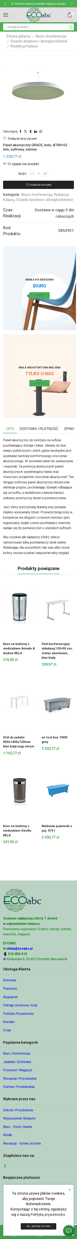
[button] (5, 3)
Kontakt (9, 1022)
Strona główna (18, 36)
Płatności (10, 989)
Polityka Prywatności (18, 1014)
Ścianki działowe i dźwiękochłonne (38, 41)
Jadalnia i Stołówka (17, 1062)
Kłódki (7, 1135)
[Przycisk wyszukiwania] (70, 27)
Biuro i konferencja (51, 36)
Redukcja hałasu (24, 46)
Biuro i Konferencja (16, 1053)
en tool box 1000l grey (54, 740)
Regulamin (10, 997)
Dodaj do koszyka (40, 184)
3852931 (66, 230)
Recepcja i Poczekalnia (19, 1078)
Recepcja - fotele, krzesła (22, 1143)
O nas (7, 1030)
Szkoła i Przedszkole (18, 1110)
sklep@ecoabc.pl (20, 949)
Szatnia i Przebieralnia (18, 1087)
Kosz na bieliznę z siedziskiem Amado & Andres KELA (19, 648)
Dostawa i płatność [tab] (39, 428)
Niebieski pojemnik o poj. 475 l (57, 828)
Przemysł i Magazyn (17, 1070)
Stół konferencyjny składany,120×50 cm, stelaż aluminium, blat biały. (57, 651)
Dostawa (9, 980)
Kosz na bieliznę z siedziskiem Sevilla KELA (17, 830)
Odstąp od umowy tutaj (20, 1005)
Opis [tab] (10, 428)
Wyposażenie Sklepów (19, 1118)
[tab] (10, 428)
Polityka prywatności (48, 1214)
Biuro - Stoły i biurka (17, 1127)
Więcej (39, 295)
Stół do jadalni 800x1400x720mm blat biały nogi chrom (18, 742)
